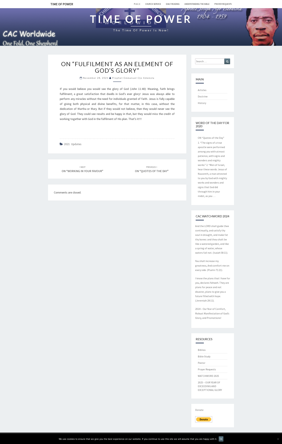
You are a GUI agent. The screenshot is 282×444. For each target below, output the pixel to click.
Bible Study (204, 356)
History (202, 103)
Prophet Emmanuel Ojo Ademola (133, 77)
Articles (202, 90)
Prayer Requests (223, 4)
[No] (278, 439)
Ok (221, 439)
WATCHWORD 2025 (208, 375)
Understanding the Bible (197, 4)
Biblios (202, 350)
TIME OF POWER (61, 4)
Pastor (201, 362)
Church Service (153, 4)
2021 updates (72, 144)
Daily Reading (173, 4)
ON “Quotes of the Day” (211, 137)
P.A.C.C (137, 4)
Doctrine (203, 96)
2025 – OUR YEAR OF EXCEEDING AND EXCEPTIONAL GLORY (210, 386)
